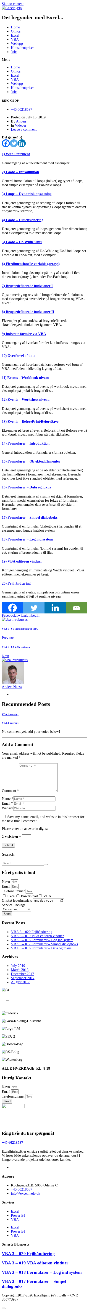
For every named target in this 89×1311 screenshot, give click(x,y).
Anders (21, 121)
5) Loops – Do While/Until (22, 242)
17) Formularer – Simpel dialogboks (30, 517)
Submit (8, 845)
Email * (7, 803)
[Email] (76, 607)
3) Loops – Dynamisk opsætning (27, 194)
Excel (15, 35)
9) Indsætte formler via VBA (24, 334)
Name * (7, 799)
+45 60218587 (12, 1142)
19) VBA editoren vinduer (22, 561)
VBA (15, 39)
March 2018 (20, 970)
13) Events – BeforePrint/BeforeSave (30, 421)
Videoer (20, 125)
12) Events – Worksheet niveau (26, 399)
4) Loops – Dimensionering (22, 220)
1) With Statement (16, 154)
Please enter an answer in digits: (25, 829)
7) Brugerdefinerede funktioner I (27, 286)
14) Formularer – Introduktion (26, 443)
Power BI (18, 1215)
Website (7, 808)
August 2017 (20, 982)
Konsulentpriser (22, 48)
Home (15, 27)
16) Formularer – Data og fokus (26, 487)
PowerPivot (29, 896)
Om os (16, 31)
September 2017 (22, 978)
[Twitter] (14, 143)
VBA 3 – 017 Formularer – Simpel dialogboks (44, 944)
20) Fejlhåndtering (16, 583)
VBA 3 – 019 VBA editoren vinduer (37, 936)
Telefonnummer (14, 891)
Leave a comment (24, 129)
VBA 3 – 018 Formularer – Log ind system (42, 940)
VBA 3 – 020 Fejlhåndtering (31, 932)
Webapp (17, 43)
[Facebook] (6, 143)
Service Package (14, 905)
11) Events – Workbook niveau (25, 378)
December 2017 (22, 974)
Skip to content (13, 4)
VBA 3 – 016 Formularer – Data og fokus (41, 948)
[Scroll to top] (3, 1308)
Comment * (10, 791)
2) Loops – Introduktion (20, 172)
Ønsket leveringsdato (17, 900)
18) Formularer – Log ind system (27, 539)
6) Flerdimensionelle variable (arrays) (31, 264)
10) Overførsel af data (18, 356)
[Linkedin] (22, 143)
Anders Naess (12, 687)
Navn (6, 881)
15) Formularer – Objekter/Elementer (31, 461)
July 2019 (18, 966)
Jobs (14, 52)
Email (6, 886)
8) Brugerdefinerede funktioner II (28, 312)
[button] (44, 60)
